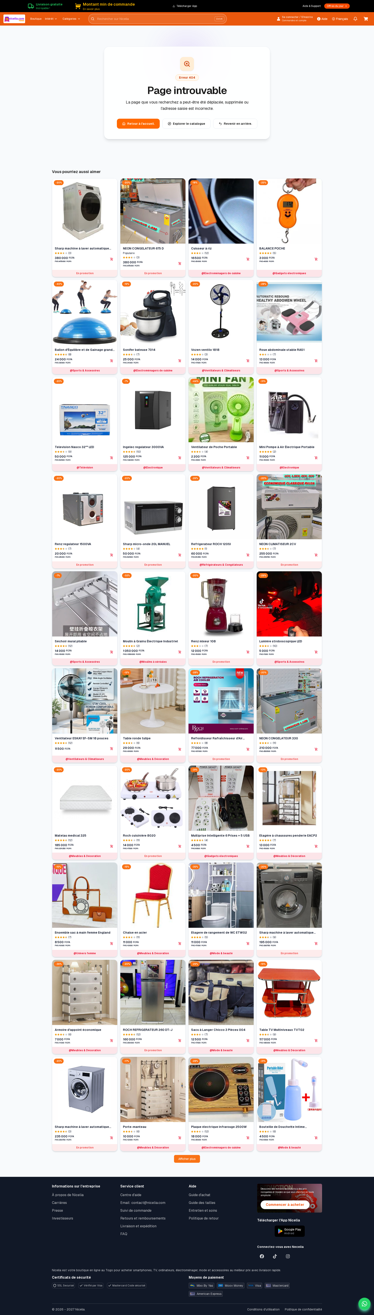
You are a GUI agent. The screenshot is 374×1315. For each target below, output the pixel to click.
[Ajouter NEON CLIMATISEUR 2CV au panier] (316, 555)
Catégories (69, 19)
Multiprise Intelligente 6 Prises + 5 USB (220, 835)
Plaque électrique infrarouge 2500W (219, 1127)
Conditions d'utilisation (263, 1309)
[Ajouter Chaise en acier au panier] (180, 944)
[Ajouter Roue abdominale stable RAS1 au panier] (316, 361)
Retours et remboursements (143, 1218)
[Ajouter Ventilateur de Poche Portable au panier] (248, 458)
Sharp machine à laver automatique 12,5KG (82, 248)
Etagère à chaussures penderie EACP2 (288, 835)
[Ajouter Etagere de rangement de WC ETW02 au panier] (248, 944)
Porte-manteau (134, 1127)
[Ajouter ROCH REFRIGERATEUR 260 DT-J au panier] (180, 1041)
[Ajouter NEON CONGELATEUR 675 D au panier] (180, 264)
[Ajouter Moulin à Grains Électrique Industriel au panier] (180, 652)
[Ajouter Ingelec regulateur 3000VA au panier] (180, 458)
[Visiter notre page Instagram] (288, 1256)
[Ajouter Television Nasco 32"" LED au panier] (112, 458)
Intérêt (49, 19)
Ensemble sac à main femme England (82, 932)
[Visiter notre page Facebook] (262, 1256)
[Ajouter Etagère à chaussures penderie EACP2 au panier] (316, 846)
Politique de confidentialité (303, 1309)
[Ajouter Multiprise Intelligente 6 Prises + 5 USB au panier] (248, 846)
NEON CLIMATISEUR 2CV (277, 544)
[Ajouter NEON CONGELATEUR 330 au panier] (316, 749)
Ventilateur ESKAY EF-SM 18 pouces (81, 738)
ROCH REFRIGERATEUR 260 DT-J (147, 1030)
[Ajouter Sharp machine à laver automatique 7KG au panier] (316, 944)
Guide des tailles (202, 1202)
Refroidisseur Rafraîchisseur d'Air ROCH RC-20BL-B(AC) (217, 738)
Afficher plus (187, 1159)
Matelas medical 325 (70, 835)
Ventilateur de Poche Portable (214, 447)
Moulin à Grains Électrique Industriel (150, 641)
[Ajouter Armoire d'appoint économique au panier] (112, 1041)
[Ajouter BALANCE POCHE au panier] (316, 259)
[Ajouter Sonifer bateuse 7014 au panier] (180, 361)
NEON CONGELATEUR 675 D (143, 248)
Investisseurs (62, 1218)
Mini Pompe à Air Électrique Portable (286, 447)
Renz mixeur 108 (203, 641)
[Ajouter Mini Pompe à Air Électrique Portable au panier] (316, 458)
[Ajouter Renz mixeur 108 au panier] (248, 652)
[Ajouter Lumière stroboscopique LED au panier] (316, 652)
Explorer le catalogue (189, 124)
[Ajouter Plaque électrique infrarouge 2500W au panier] (248, 1138)
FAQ (123, 1234)
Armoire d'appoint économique (78, 1030)
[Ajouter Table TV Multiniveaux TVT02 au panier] (316, 1041)
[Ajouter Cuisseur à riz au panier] (248, 259)
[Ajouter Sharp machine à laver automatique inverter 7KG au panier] (112, 1138)
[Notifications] (355, 19)
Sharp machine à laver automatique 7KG (286, 933)
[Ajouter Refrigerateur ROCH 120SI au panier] (248, 555)
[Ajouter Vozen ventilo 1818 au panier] (248, 361)
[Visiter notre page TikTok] (275, 1256)
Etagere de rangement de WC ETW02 (219, 932)
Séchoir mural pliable (71, 641)
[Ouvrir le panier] (366, 19)
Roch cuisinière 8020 (139, 835)
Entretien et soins (203, 1210)
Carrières (59, 1202)
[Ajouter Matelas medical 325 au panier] (112, 846)
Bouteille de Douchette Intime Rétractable (282, 1127)
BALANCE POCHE (272, 248)
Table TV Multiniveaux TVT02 (281, 1030)
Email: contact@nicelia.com (142, 1202)
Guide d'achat (199, 1195)
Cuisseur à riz (201, 248)
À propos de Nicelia (68, 1195)
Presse (57, 1210)
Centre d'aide (130, 1195)
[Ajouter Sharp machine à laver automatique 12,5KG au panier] (112, 259)
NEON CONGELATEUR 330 (278, 738)
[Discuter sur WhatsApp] (364, 1304)
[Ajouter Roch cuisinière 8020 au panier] (180, 846)
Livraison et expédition (138, 1226)
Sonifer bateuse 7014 (139, 350)
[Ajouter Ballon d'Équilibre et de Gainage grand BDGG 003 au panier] (112, 361)
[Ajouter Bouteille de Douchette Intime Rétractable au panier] (316, 1138)
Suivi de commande (136, 1210)
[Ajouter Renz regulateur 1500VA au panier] (112, 555)
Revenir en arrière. (238, 124)
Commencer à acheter (285, 1204)
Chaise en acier (135, 932)
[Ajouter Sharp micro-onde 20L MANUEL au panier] (180, 555)
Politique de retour (204, 1218)
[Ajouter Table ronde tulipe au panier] (180, 749)
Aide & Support (312, 6)
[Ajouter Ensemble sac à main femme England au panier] (112, 944)
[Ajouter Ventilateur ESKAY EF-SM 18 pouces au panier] (112, 749)
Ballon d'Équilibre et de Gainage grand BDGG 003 (84, 350)
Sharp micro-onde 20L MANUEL (146, 544)
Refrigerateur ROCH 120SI (211, 544)
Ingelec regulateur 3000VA (143, 447)
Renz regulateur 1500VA (73, 544)
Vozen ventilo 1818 (205, 350)
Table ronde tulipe (137, 738)
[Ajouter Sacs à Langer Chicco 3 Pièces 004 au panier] (248, 1041)
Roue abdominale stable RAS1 (282, 350)
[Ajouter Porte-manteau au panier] (180, 1138)
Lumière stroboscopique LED (280, 641)
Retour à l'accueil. (141, 124)
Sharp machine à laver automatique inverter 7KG (82, 1127)
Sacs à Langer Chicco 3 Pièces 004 (218, 1030)
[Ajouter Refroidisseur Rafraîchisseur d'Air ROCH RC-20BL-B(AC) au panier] (248, 749)
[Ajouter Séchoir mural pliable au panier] (112, 652)
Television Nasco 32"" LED (74, 447)
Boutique (36, 19)
